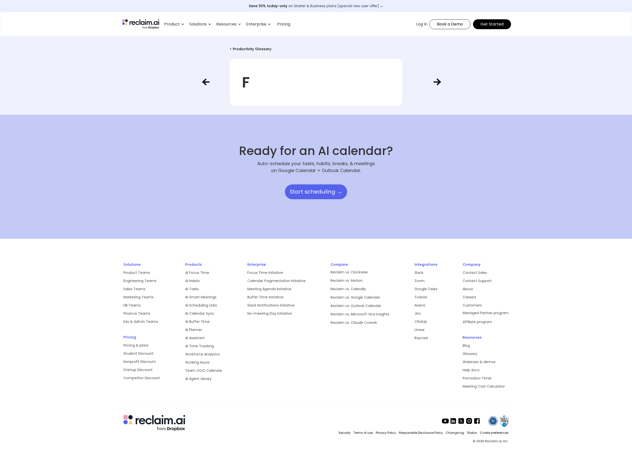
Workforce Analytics (202, 354)
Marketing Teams (138, 297)
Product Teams (136, 272)
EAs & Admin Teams (140, 321)
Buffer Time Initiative (265, 297)
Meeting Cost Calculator (484, 386)
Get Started (492, 24)
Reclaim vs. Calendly (348, 288)
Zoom (420, 280)
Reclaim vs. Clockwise (349, 272)
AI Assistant (195, 337)
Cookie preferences (494, 433)
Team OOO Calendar (203, 370)
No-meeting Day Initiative (269, 313)
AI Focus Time (197, 272)
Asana (420, 305)
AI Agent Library (198, 378)
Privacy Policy (386, 433)
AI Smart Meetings (201, 297)
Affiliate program (477, 321)
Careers (469, 297)
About (468, 288)
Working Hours (197, 362)
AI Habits (192, 280)
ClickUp (421, 321)
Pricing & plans (136, 345)
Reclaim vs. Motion (347, 280)
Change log (455, 433)
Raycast (421, 337)
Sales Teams (134, 288)
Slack (419, 272)
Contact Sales (475, 272)
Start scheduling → (316, 192)
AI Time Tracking (199, 346)
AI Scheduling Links (201, 305)
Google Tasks (426, 288)
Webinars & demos (479, 361)
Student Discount (138, 353)
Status (472, 433)
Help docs (471, 370)
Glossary (470, 353)
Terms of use (363, 433)
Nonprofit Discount (139, 361)
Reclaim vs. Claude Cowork (354, 322)
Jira (417, 313)
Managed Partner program (486, 312)
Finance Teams (136, 313)
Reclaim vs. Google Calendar (355, 297)
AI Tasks (192, 288)
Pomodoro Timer (477, 378)
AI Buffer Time (197, 321)
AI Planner (193, 329)
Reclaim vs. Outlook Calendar (356, 305)
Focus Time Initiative (265, 272)
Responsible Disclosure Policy (421, 433)
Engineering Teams (140, 280)
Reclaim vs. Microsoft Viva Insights (360, 314)
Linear (420, 329)
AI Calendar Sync (199, 313)
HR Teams (132, 305)
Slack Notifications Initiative (271, 305)
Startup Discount (138, 369)
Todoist (421, 297)
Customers (472, 305)
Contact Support (477, 280)
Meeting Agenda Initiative (269, 288)
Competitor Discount (141, 377)
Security (344, 433)
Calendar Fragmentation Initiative (276, 280)
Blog (466, 345)
